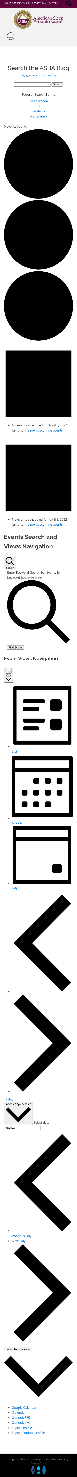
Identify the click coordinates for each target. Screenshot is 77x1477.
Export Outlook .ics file (28, 1433)
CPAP (38, 106)
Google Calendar (24, 1407)
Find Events (16, 647)
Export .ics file (22, 1428)
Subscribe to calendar (18, 1349)
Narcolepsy (38, 116)
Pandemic (38, 111)
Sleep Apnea (38, 101)
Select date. (42, 1122)
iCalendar (19, 1412)
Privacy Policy (38, 1463)
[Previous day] (42, 991)
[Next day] (42, 1091)
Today (8, 1099)
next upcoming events (46, 430)
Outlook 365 (21, 1417)
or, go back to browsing (38, 75)
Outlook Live (21, 1422)
